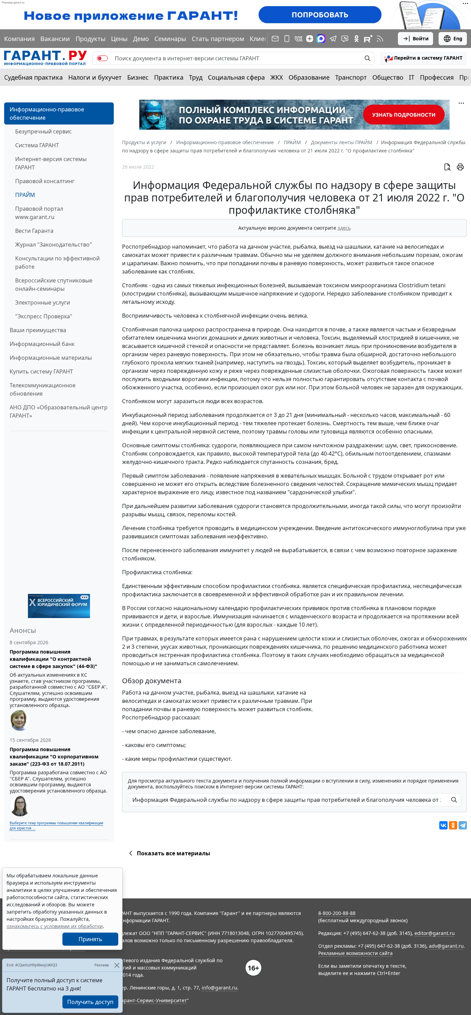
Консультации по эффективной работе (57, 262)
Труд (195, 77)
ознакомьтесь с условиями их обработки (55, 926)
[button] (423, 58)
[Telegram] (463, 825)
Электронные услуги (42, 302)
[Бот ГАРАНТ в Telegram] (345, 38)
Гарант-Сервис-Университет (153, 1000)
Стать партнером (218, 38)
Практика (168, 77)
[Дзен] (309, 38)
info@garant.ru (219, 987)
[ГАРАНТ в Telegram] (333, 38)
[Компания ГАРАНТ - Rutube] (368, 38)
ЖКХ (276, 77)
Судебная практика (33, 77)
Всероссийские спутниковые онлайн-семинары (53, 284)
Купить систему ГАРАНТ (41, 371)
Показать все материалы (173, 853)
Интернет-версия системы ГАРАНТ (51, 163)
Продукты (91, 38)
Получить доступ (90, 1002)
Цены (119, 38)
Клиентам (264, 38)
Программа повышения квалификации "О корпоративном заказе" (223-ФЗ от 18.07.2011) (54, 756)
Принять (90, 939)
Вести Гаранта (34, 231)
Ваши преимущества (38, 330)
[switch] (102, 58)
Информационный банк (42, 344)
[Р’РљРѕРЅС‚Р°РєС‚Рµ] (443, 825)
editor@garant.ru (434, 933)
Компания (19, 38)
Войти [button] (421, 38)
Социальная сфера (236, 77)
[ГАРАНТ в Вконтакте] (298, 38)
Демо (141, 38)
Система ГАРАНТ (37, 145)
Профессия (437, 77)
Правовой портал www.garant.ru (39, 213)
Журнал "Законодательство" (53, 244)
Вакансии (55, 38)
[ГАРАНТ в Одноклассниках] (356, 38)
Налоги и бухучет (95, 77)
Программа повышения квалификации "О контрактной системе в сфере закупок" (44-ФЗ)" (53, 658)
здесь (344, 228)
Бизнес (138, 77)
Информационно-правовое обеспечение (47, 113)
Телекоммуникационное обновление (43, 389)
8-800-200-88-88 (336, 913)
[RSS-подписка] (380, 38)
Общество (387, 77)
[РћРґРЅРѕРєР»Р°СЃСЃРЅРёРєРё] (453, 825)
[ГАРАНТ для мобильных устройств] (287, 38)
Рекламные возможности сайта (355, 953)
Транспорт (351, 77)
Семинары (170, 38)
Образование (309, 77)
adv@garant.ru (446, 946)
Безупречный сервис (43, 131)
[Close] (116, 965)
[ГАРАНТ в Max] (321, 38)
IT (411, 77)
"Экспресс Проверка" (43, 316)
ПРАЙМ (25, 195)
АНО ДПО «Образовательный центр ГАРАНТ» (59, 411)
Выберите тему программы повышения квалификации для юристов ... (56, 825)
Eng (457, 38)
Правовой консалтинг (44, 181)
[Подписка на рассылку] (275, 38)
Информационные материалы (51, 357)
